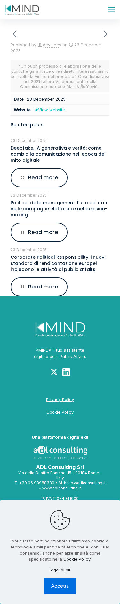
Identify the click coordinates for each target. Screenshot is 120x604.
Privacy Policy (60, 399)
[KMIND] (22, 10)
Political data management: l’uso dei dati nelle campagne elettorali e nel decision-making (59, 208)
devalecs (52, 44)
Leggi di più (60, 569)
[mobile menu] (111, 9)
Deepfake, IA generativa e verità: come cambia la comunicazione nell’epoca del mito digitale (58, 154)
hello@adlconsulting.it (85, 483)
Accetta (60, 586)
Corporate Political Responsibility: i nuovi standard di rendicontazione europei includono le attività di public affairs (58, 263)
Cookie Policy (60, 411)
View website (51, 109)
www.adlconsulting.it (61, 488)
